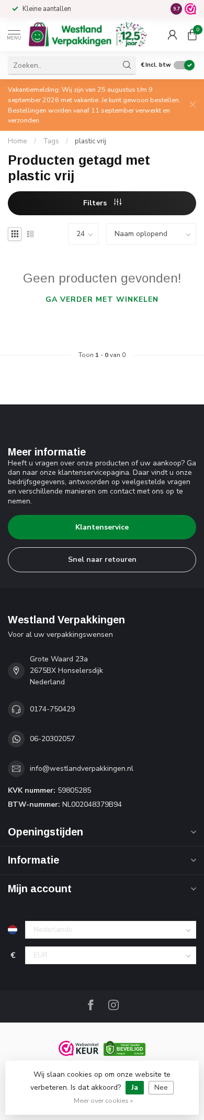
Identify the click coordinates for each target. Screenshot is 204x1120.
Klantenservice (102, 527)
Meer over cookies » (103, 1100)
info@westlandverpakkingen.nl (81, 768)
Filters (96, 203)
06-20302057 (52, 739)
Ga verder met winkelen (102, 299)
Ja (134, 1087)
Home (17, 141)
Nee (161, 1087)
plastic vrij (90, 141)
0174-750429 (52, 709)
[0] (192, 34)
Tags (51, 141)
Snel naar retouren (102, 559)
